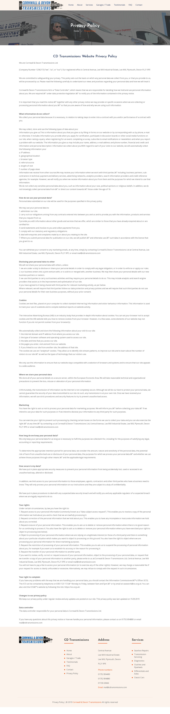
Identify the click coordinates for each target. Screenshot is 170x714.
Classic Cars (139, 677)
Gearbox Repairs (141, 650)
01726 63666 (103, 683)
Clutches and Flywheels (139, 666)
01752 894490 (104, 674)
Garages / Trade (103, 5)
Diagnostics (139, 660)
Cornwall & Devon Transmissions (87, 702)
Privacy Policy (72, 673)
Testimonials (119, 5)
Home (71, 5)
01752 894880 (104, 678)
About (79, 5)
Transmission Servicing (140, 655)
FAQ (130, 5)
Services (89, 5)
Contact (139, 5)
